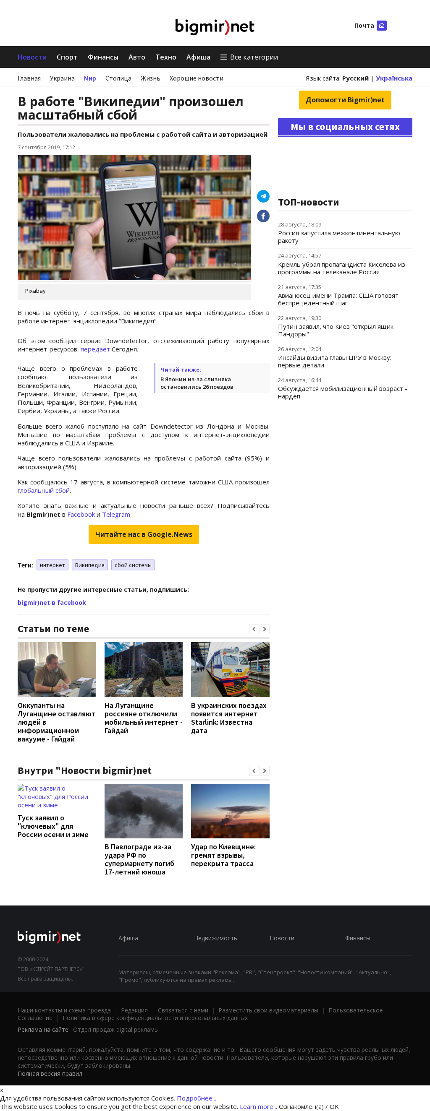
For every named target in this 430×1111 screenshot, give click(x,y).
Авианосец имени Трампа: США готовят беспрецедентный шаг (338, 299)
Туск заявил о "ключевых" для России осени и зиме (53, 826)
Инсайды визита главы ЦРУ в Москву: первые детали (334, 361)
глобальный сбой (44, 490)
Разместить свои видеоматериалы (268, 1010)
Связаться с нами (183, 1010)
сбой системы (133, 565)
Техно (165, 57)
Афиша (198, 57)
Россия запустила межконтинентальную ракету (339, 237)
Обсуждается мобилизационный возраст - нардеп (342, 392)
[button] (254, 629)
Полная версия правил (50, 1073)
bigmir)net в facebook (52, 602)
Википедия (90, 565)
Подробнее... (196, 1098)
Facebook (81, 514)
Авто (136, 57)
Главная (29, 78)
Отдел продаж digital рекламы (116, 1029)
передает (96, 349)
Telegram (116, 514)
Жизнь (150, 78)
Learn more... (258, 1106)
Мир (90, 78)
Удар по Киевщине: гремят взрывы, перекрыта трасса (223, 855)
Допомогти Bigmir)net (345, 99)
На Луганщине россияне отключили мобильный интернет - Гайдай (144, 717)
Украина (62, 78)
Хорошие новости (196, 78)
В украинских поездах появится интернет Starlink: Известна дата (229, 717)
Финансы (103, 57)
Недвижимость (215, 938)
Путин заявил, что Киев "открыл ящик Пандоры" (335, 330)
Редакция (134, 1010)
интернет (52, 565)
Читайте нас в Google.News (143, 534)
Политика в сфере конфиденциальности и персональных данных (155, 1018)
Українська (394, 78)
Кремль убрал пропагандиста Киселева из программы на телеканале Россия (341, 268)
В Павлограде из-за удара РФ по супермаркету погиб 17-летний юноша (139, 859)
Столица (118, 78)
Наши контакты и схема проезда (64, 1010)
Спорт (67, 57)
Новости (32, 57)
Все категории (254, 57)
